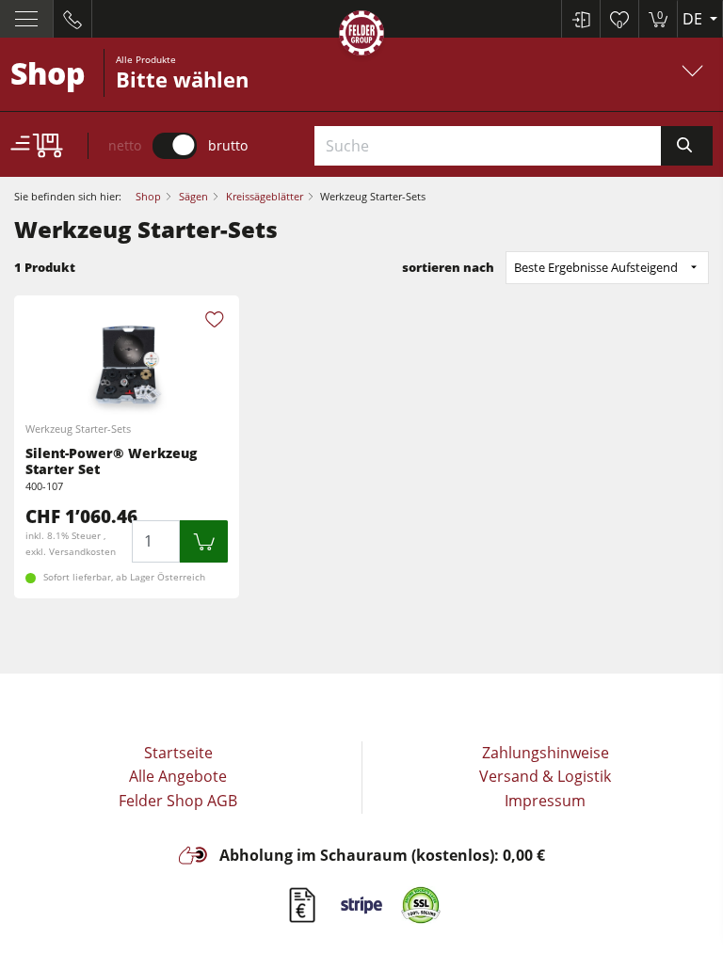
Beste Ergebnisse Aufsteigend (596, 267)
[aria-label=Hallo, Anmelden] (580, 19)
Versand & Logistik (545, 776)
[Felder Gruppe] (361, 36)
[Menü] (27, 19)
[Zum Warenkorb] (204, 541)
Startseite (178, 752)
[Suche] (687, 146)
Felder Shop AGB (178, 800)
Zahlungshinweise (545, 752)
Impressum (545, 800)
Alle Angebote (178, 776)
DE (694, 18)
